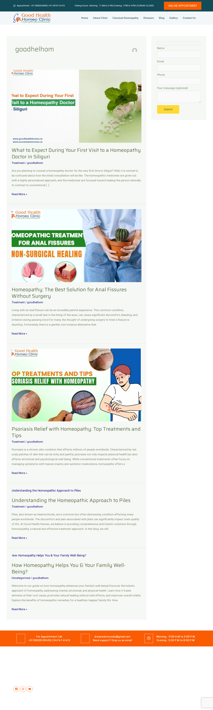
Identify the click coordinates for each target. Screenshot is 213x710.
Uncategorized (21, 578)
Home (84, 17)
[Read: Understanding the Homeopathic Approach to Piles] (45, 490)
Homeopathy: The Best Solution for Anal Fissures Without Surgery (69, 293)
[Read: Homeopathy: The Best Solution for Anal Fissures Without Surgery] (76, 245)
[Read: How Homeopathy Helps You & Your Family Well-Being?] (47, 555)
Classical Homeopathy (125, 17)
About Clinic (100, 17)
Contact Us (189, 17)
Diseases (148, 17)
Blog (161, 17)
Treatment (18, 163)
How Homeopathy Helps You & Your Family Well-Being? (69, 568)
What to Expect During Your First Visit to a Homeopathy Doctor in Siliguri (76, 153)
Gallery (173, 17)
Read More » (19, 194)
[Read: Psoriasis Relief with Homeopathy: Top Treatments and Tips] (76, 384)
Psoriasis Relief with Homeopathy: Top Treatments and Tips (76, 432)
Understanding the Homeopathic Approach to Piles (71, 500)
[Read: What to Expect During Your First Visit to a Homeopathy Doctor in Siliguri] (76, 106)
